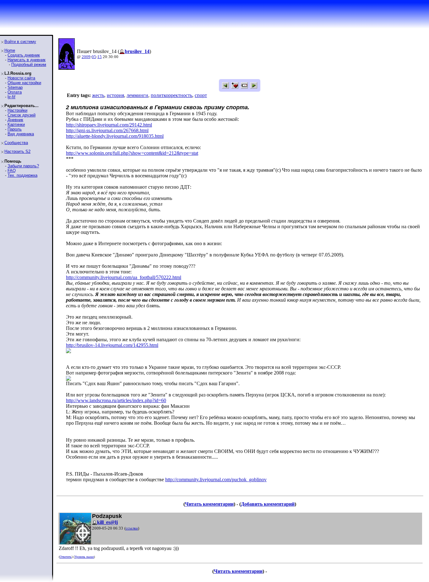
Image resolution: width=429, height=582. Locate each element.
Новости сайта (21, 78)
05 (94, 56)
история (115, 95)
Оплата (15, 92)
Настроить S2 (17, 151)
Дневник (15, 119)
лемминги (137, 95)
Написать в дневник (27, 59)
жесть (98, 95)
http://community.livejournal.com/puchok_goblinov (216, 479)
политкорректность (171, 95)
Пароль (15, 129)
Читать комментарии (209, 504)
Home (9, 50)
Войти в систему (20, 41)
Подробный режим (28, 64)
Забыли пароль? (23, 166)
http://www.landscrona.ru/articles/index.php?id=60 (116, 400)
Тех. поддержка (22, 175)
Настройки (17, 110)
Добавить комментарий (268, 504)
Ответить (66, 556)
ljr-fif (11, 96)
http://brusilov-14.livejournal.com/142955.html (112, 345)
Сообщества (16, 142)
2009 (86, 56)
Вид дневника (21, 134)
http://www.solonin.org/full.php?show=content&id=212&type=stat (132, 153)
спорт (201, 95)
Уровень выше (84, 556)
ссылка (132, 528)
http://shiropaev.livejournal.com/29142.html (109, 124)
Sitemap (15, 87)
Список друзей (21, 115)
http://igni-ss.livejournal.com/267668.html (107, 130)
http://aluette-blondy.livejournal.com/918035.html (115, 136)
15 (99, 56)
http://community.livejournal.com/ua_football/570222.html (123, 277)
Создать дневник (24, 55)
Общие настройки (24, 82)
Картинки (16, 124)
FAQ (12, 170)
